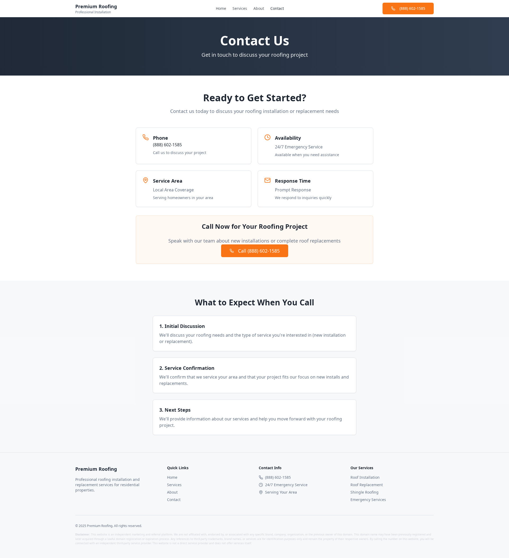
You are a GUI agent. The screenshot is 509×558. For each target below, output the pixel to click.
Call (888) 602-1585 (259, 251)
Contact (277, 8)
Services (239, 8)
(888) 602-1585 (412, 8)
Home (221, 8)
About (258, 8)
